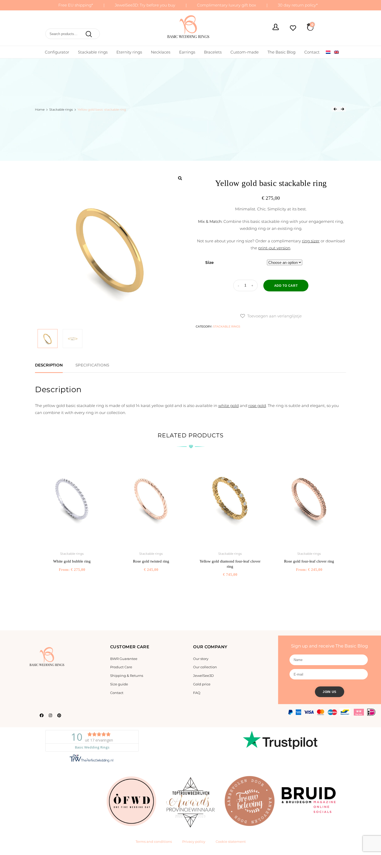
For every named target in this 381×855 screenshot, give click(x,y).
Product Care (121, 667)
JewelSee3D (203, 675)
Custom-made (244, 52)
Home (40, 109)
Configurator (57, 52)
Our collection (205, 667)
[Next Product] (342, 109)
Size (209, 262)
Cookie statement (231, 841)
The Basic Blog (281, 52)
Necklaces (160, 52)
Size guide (119, 684)
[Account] (276, 27)
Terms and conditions (154, 841)
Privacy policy (193, 841)
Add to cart (286, 286)
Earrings (187, 52)
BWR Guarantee (123, 659)
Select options (71, 581)
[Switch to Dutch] (328, 52)
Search (88, 34)
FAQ (196, 693)
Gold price (201, 684)
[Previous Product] (335, 109)
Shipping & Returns (126, 675)
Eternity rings (129, 52)
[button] (271, 316)
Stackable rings (93, 52)
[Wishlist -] (293, 28)
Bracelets (213, 52)
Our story (200, 659)
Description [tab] (49, 365)
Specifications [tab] (92, 365)
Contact (312, 52)
